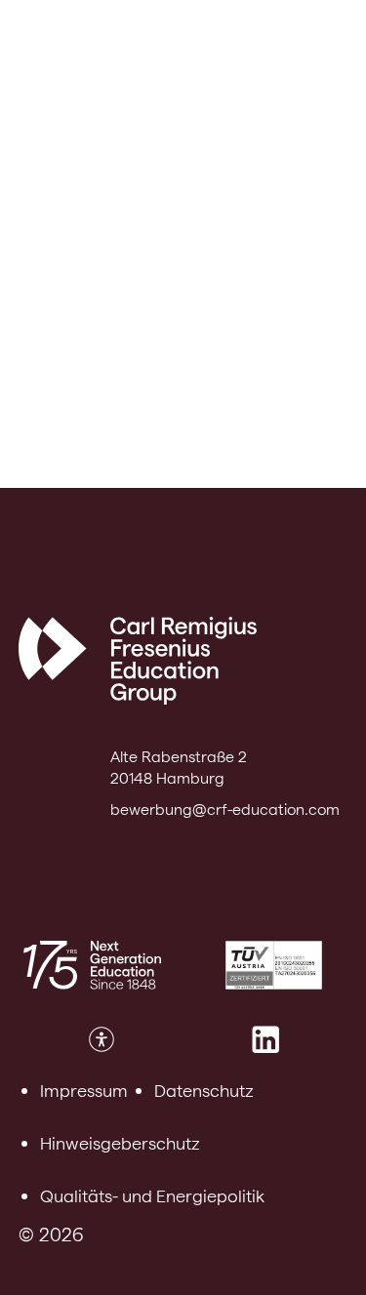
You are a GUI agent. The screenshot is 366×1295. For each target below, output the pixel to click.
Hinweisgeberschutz (120, 1143)
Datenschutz (204, 1090)
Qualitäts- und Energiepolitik (152, 1196)
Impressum (84, 1090)
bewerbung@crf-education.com (225, 809)
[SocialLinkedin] (265, 1039)
